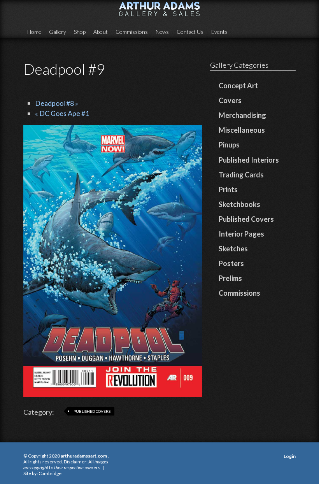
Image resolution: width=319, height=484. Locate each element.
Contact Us (190, 31)
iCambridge (49, 473)
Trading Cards (241, 174)
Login (290, 456)
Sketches (233, 248)
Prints (228, 189)
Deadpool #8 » (56, 103)
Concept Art (238, 85)
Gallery (57, 31)
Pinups (229, 144)
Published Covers (92, 411)
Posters (231, 263)
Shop (80, 31)
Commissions (132, 31)
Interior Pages (241, 234)
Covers (230, 100)
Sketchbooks (239, 204)
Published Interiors (249, 160)
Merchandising (242, 115)
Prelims (230, 278)
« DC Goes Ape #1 (62, 113)
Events (219, 31)
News (162, 31)
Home (34, 31)
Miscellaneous (242, 130)
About (100, 31)
